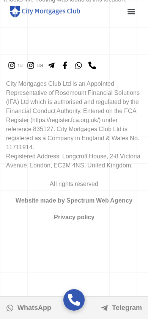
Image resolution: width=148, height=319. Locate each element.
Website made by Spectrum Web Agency (74, 200)
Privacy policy (74, 217)
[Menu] (131, 11)
